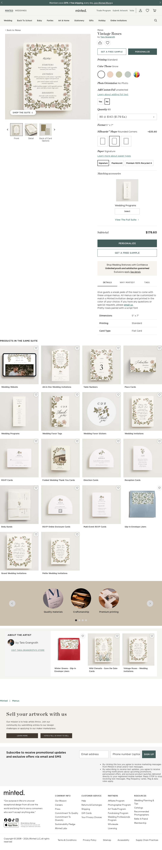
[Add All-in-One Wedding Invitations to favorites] (77, 348)
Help (83, 800)
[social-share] (100, 42)
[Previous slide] (7, 129)
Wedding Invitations (134, 433)
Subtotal (103, 232)
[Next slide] (54, 129)
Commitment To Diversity (63, 818)
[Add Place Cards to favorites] (159, 348)
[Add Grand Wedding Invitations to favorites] (36, 534)
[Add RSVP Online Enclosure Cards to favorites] (77, 488)
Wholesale (113, 824)
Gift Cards (86, 813)
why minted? (127, 282)
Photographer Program (119, 804)
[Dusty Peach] (110, 74)
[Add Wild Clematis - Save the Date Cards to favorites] (117, 636)
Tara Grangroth (107, 37)
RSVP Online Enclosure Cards (56, 527)
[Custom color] (136, 74)
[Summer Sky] (128, 74)
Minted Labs (61, 828)
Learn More (22, 736)
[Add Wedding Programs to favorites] (36, 395)
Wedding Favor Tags (52, 433)
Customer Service (91, 795)
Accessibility (123, 839)
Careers (59, 804)
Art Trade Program (117, 808)
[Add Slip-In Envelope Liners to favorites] (159, 488)
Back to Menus (14, 30)
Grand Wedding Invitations (13, 573)
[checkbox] (127, 211)
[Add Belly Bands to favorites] (36, 488)
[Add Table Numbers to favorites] (118, 348)
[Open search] (155, 20)
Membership (140, 822)
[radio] (100, 101)
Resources (140, 795)
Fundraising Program (118, 813)
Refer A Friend (141, 818)
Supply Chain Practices (147, 839)
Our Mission (61, 800)
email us (128, 305)
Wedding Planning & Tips (144, 802)
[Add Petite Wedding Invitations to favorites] (77, 534)
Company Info (63, 795)
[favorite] (107, 42)
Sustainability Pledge (65, 824)
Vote (132, 10)
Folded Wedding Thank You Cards (58, 480)
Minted (4, 700)
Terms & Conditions (67, 839)
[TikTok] (13, 820)
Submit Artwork (120, 10)
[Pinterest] (9, 820)
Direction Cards (91, 480)
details (107, 282)
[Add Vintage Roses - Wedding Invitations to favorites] (152, 636)
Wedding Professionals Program (119, 818)
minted (9, 10)
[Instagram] (17, 820)
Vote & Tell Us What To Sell (56, 736)
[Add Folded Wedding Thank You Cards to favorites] (77, 441)
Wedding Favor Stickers (95, 433)
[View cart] (154, 10)
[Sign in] (140, 10)
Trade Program (104, 10)
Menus (15, 700)
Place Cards (130, 387)
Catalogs (138, 807)
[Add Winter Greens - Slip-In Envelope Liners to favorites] (83, 636)
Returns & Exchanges (91, 804)
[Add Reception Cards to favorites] (159, 441)
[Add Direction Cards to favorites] (118, 441)
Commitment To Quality (66, 813)
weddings (21, 10)
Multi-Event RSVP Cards (95, 527)
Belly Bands (6, 527)
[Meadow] (119, 74)
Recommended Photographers (141, 813)
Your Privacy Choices (91, 817)
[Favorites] (147, 10)
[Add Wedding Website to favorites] (36, 348)
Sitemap (107, 839)
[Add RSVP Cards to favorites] (36, 441)
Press (57, 808)
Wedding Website (9, 387)
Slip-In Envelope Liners (135, 527)
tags (147, 282)
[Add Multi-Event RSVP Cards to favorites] (118, 488)
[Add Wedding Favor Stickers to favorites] (118, 395)
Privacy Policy (89, 839)
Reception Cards (132, 480)
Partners (113, 795)
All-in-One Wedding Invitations (56, 387)
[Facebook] (6, 820)
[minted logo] (81, 10)
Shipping (85, 808)
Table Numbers (91, 387)
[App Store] (11, 826)
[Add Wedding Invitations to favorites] (159, 395)
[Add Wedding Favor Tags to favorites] (77, 395)
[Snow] (101, 74)
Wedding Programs (10, 433)
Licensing (112, 828)
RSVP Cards (7, 480)
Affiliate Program (116, 800)
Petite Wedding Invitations (54, 573)
